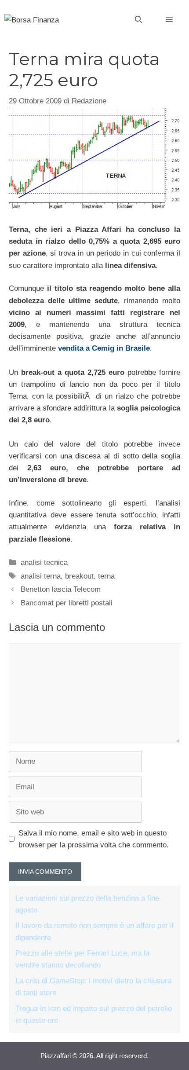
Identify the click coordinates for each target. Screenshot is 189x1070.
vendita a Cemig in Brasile (104, 348)
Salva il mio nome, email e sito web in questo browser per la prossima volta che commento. (93, 839)
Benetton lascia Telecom (61, 589)
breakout (79, 576)
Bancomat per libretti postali (67, 603)
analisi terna (41, 576)
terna (106, 576)
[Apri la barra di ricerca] (138, 20)
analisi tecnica (44, 562)
